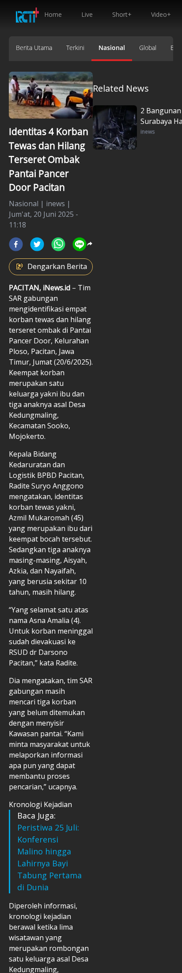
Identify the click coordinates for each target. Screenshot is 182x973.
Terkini (75, 47)
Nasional (112, 47)
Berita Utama (34, 47)
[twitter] (37, 244)
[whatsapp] (58, 244)
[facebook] (16, 244)
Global (147, 47)
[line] (79, 244)
